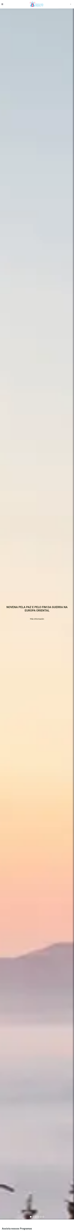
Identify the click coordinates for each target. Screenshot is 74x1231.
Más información (37, 619)
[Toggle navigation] (2, 4)
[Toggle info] (71, 4)
